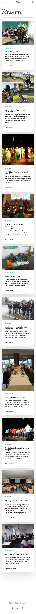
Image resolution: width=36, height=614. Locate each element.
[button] (3, 2)
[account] (31, 2)
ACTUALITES (9, 48)
